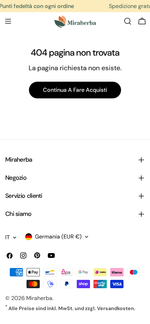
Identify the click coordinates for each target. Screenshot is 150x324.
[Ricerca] (128, 21)
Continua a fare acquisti (75, 90)
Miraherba (39, 298)
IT (7, 237)
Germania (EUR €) (58, 236)
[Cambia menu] (8, 21)
